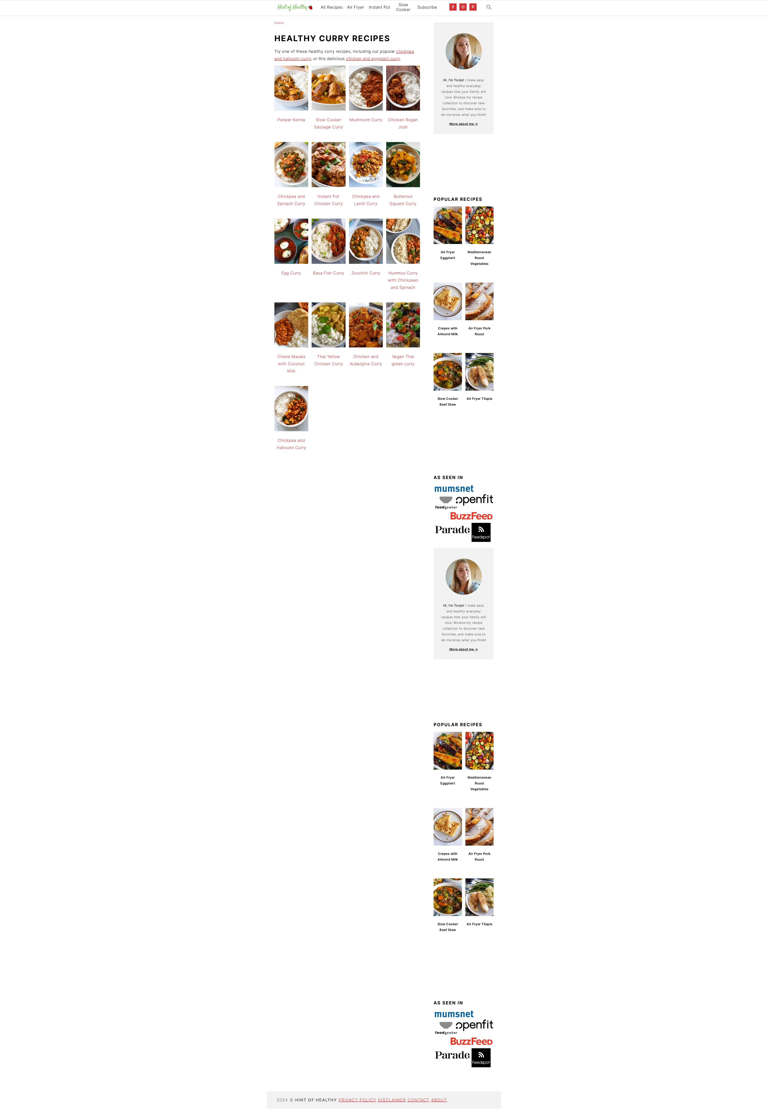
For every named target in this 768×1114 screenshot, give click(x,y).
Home (279, 23)
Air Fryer (355, 7)
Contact (419, 1100)
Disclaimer (392, 1100)
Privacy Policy (357, 1100)
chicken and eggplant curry (373, 58)
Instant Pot (379, 7)
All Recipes (332, 7)
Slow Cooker (403, 7)
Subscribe (427, 7)
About (439, 1100)
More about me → (463, 124)
